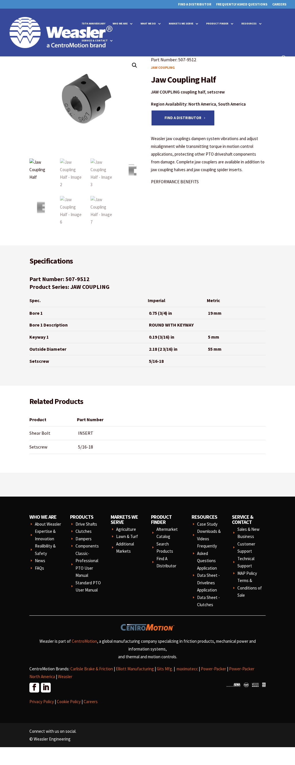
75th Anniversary (93, 23)
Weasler (65, 676)
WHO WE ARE (42, 517)
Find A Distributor (194, 4)
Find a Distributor (182, 117)
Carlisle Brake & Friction (91, 668)
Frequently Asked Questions (241, 4)
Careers (279, 4)
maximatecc (187, 668)
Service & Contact (95, 40)
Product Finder (217, 23)
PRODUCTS (81, 517)
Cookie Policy (69, 701)
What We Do (148, 23)
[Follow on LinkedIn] (45, 687)
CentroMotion (84, 641)
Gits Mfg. (165, 668)
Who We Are (120, 23)
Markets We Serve (181, 23)
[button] (134, 65)
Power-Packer (213, 668)
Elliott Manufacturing (135, 668)
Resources (249, 23)
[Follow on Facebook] (34, 687)
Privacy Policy (41, 701)
